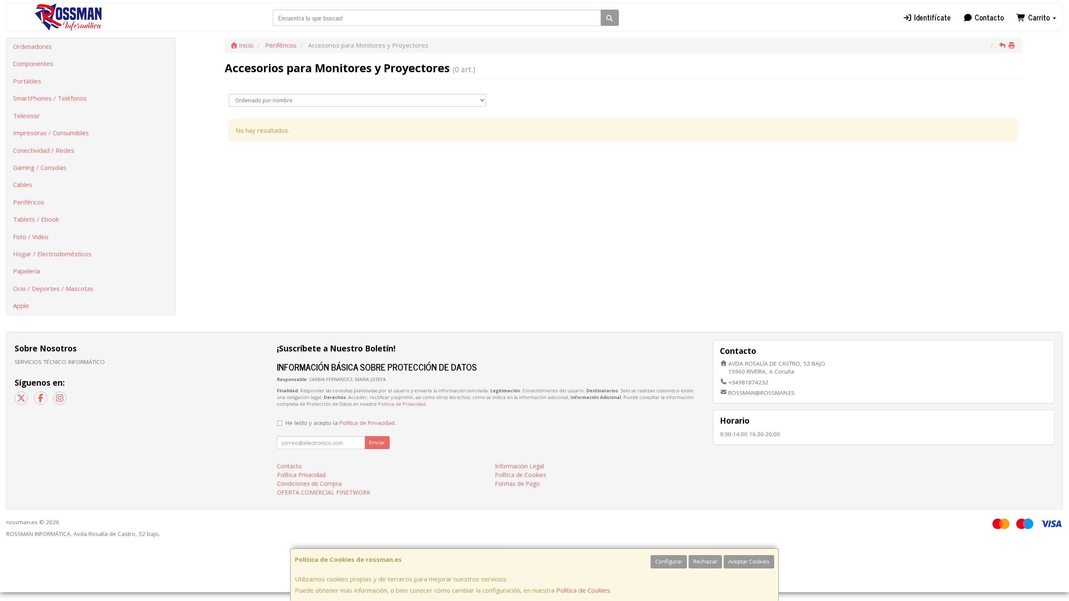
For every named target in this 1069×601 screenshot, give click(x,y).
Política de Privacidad (402, 404)
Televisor (26, 115)
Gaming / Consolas (39, 167)
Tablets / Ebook (36, 219)
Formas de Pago (517, 483)
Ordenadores (32, 46)
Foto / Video (30, 236)
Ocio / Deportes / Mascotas (53, 288)
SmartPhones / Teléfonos (50, 98)
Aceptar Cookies (749, 561)
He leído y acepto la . (341, 423)
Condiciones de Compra (309, 483)
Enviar (377, 442)
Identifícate (931, 17)
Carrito (1039, 17)
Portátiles (27, 81)
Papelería (26, 271)
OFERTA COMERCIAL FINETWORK (323, 492)
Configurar (668, 561)
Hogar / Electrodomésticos (52, 254)
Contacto (988, 17)
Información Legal (519, 466)
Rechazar (705, 561)
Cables (22, 184)
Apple (21, 305)
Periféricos (28, 202)
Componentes (33, 63)
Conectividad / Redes (43, 150)
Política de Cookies (583, 590)
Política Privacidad (301, 475)
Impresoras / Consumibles (51, 133)
